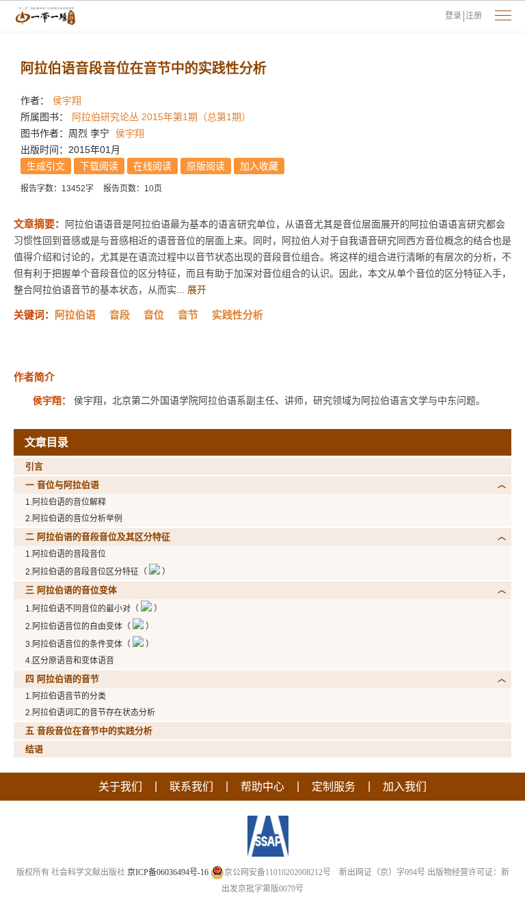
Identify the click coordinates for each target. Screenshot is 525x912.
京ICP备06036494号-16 (167, 872)
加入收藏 (259, 166)
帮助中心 (262, 786)
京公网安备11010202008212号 (277, 872)
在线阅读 (152, 166)
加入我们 (405, 786)
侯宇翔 (67, 100)
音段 (119, 314)
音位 (154, 314)
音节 (188, 314)
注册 (474, 15)
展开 (196, 289)
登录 (453, 15)
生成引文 (46, 166)
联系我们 (191, 786)
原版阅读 (206, 166)
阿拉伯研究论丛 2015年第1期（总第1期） (161, 116)
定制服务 (333, 786)
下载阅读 (99, 166)
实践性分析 (237, 314)
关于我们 (120, 786)
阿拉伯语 (75, 314)
